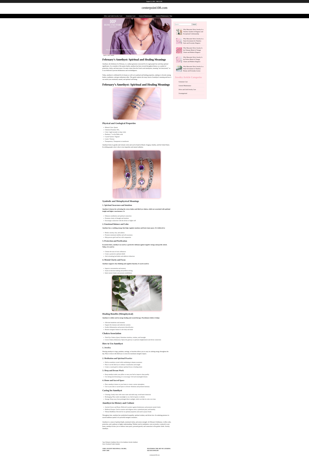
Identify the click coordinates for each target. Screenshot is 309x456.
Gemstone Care (130, 16)
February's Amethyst (110, 442)
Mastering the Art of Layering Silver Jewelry (159, 449)
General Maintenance (145, 16)
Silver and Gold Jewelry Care (113, 16)
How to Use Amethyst (122, 442)
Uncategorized (183, 93)
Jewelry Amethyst (133, 442)
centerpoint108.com (154, 7)
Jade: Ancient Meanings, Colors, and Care (114, 449)
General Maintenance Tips (164, 16)
